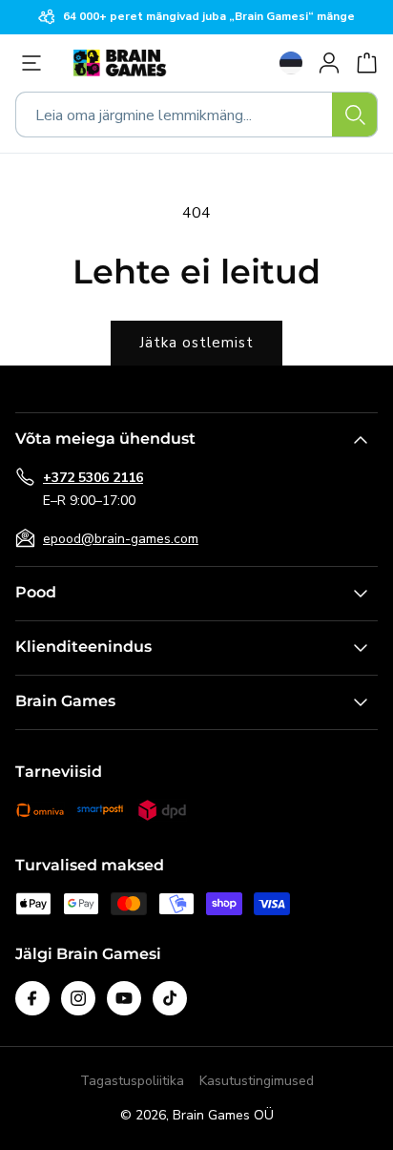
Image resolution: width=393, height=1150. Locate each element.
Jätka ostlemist (196, 342)
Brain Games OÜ (223, 1115)
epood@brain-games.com (120, 539)
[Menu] (36, 63)
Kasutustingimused (256, 1081)
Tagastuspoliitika (132, 1081)
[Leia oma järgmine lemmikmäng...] (355, 114)
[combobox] (196, 114)
